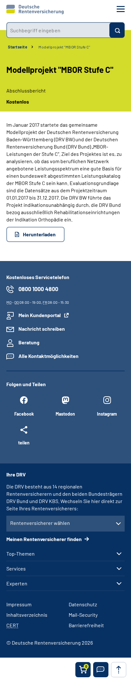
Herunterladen (39, 234)
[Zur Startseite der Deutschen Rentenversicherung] (35, 9)
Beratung (28, 342)
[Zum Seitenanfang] (118, 669)
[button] (100, 669)
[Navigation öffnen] (120, 9)
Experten (16, 583)
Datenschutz (83, 604)
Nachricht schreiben (41, 329)
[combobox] (57, 30)
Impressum (18, 604)
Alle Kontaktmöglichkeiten (48, 356)
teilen (24, 442)
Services (16, 568)
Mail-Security (83, 615)
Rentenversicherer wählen (40, 523)
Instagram (107, 414)
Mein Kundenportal (39, 315)
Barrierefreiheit (86, 625)
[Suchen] (117, 30)
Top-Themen (20, 553)
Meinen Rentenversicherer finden (44, 539)
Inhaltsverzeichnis (26, 615)
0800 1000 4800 (38, 288)
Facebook (24, 414)
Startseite (17, 47)
